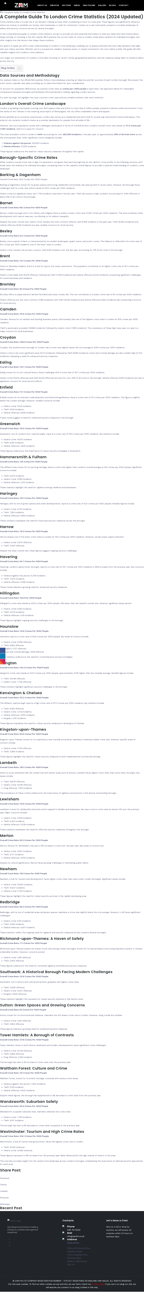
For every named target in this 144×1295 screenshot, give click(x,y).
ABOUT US (42, 5)
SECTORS (66, 5)
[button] (72, 1176)
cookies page (98, 1284)
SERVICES (54, 5)
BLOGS (112, 5)
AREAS (77, 5)
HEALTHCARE (89, 5)
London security (87, 92)
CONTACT (123, 5)
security (15, 28)
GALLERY (102, 5)
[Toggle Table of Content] (18, 68)
